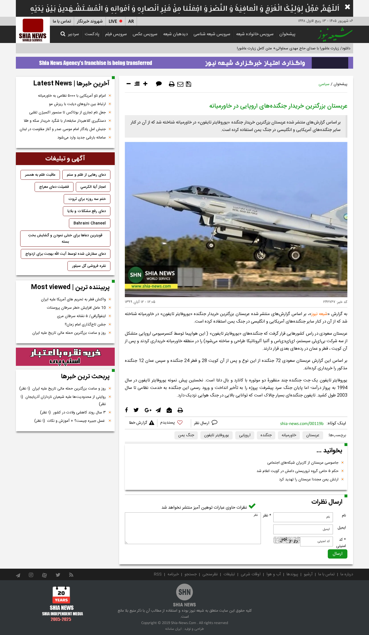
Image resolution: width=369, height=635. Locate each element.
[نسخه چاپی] (172, 84)
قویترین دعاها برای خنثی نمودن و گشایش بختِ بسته (65, 238)
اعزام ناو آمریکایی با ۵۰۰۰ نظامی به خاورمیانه (72, 96)
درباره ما (346, 574)
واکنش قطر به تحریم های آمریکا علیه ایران (73, 299)
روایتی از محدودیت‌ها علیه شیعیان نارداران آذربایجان (63, 400)
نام (344, 515)
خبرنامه (173, 574)
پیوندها (292, 574)
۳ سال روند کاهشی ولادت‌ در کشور (73, 412)
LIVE (113, 21)
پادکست (92, 34)
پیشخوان (287, 34)
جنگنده (266, 435)
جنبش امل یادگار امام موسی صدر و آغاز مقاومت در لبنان (63, 129)
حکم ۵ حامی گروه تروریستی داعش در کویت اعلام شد (297, 471)
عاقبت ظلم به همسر (40, 175)
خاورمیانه (289, 435)
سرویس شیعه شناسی (211, 34)
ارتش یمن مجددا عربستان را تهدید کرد (308, 479)
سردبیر (73, 34)
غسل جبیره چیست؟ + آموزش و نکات (70, 421)
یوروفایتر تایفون (216, 435)
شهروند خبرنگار (90, 21)
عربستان (312, 435)
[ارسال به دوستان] (180, 84)
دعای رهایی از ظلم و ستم (86, 175)
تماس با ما (62, 21)
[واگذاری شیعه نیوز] (184, 61)
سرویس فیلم (116, 34)
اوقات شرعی (251, 574)
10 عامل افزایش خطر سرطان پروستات (76, 308)
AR (131, 21)
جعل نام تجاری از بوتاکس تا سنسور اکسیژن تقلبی (67, 112)
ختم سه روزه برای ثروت (87, 199)
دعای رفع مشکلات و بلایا (86, 211)
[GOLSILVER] (65, 357)
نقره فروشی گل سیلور (89, 266)
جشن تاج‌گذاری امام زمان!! (85, 324)
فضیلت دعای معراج (54, 187)
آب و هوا (273, 574)
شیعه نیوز (319, 314)
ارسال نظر (202, 423)
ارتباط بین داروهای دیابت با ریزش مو (77, 104)
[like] (174, 423)
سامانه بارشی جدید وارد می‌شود (81, 137)
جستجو (190, 574)
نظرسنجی (210, 574)
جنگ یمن (186, 435)
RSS (158, 574)
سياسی (324, 84)
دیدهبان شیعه (175, 34)
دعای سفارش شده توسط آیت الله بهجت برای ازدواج (65, 254)
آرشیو (308, 574)
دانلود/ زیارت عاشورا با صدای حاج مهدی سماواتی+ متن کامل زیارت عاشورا (293, 48)
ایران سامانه (173, 629)
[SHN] (33, 30)
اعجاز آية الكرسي (93, 187)
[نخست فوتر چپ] (63, 603)
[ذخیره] (188, 84)
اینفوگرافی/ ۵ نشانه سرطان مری (81, 316)
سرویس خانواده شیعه (255, 34)
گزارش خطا (138, 422)
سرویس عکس (145, 34)
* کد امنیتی (341, 543)
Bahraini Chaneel (90, 223)
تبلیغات (229, 574)
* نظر (267, 515)
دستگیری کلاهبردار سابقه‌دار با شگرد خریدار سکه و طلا (65, 121)
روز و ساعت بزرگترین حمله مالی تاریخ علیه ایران (69, 333)
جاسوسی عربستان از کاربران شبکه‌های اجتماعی (302, 463)
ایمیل (342, 528)
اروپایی (245, 435)
